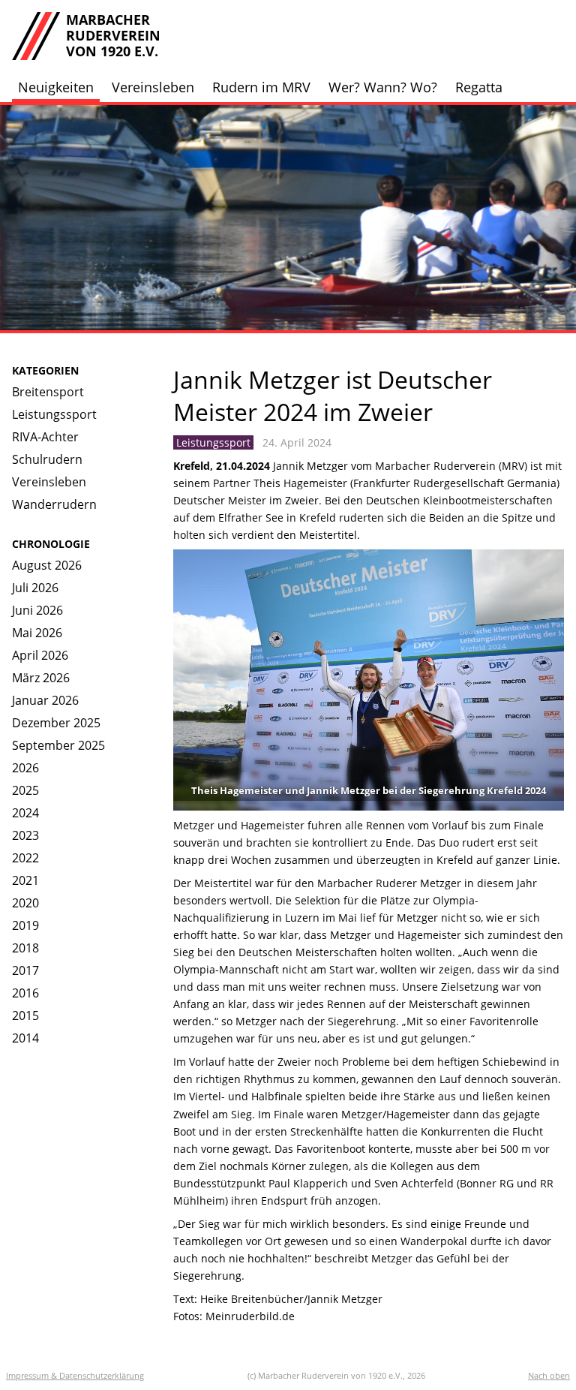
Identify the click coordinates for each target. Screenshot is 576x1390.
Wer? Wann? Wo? (382, 87)
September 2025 (58, 745)
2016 (25, 993)
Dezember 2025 (56, 723)
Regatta (478, 87)
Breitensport (48, 392)
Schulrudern (47, 459)
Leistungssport (54, 414)
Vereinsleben (153, 87)
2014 (25, 1038)
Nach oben (549, 1375)
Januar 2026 (45, 700)
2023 (25, 835)
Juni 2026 (37, 610)
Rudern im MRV (261, 87)
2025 (25, 790)
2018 (25, 948)
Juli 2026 (35, 587)
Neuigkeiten (56, 87)
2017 (25, 970)
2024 (25, 813)
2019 (25, 925)
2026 (25, 768)
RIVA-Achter (45, 437)
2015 (25, 1015)
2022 (25, 858)
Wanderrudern (54, 504)
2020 (25, 903)
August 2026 (47, 565)
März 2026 (41, 677)
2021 (25, 880)
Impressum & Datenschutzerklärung (75, 1375)
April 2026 (40, 655)
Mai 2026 (37, 632)
